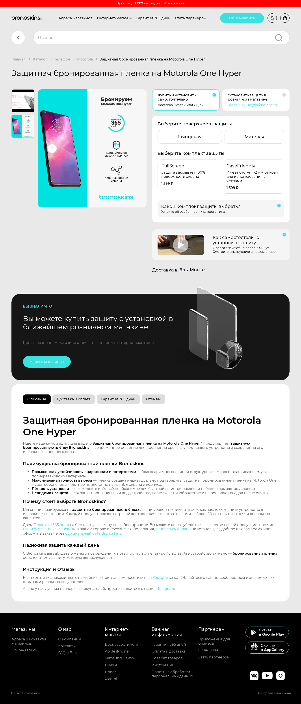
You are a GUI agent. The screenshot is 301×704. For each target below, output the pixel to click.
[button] (52, 148)
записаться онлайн (173, 529)
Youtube (160, 578)
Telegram (166, 589)
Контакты (67, 646)
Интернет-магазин (114, 18)
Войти (272, 18)
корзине (178, 3)
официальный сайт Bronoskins (93, 533)
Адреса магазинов (75, 18)
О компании (69, 639)
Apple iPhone (117, 651)
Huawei (111, 665)
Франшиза (208, 650)
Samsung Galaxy (119, 658)
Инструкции (163, 665)
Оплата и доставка (169, 651)
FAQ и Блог (68, 653)
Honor (110, 672)
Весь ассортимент (122, 644)
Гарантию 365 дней (51, 525)
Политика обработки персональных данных (172, 674)
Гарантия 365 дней (153, 18)
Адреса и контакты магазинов (28, 641)
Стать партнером (190, 18)
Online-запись (242, 18)
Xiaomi (111, 679)
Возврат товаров (167, 658)
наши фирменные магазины (49, 529)
